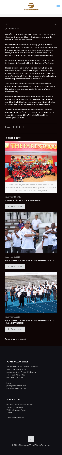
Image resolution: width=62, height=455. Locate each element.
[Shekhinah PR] (31, 7)
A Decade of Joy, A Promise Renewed (23, 200)
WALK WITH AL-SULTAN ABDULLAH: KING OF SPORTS (29, 260)
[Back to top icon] (31, 439)
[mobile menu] (58, 5)
